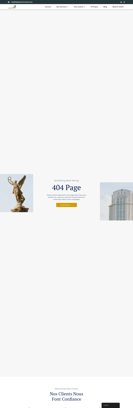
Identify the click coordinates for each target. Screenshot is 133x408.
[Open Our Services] (68, 7)
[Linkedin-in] (121, 2)
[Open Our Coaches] (84, 7)
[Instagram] (124, 2)
